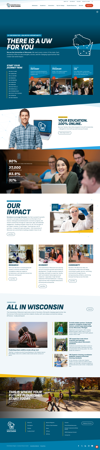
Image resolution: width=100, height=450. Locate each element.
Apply (89, 5)
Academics (42, 5)
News (47, 428)
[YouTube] (92, 446)
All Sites (48, 434)
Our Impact (72, 1)
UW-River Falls (13, 88)
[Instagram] (88, 446)
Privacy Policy (42, 445)
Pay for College (60, 5)
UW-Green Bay (13, 73)
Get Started (13, 403)
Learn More (10, 234)
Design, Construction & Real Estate (71, 428)
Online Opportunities (65, 132)
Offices (48, 431)
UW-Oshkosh (12, 82)
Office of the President (51, 425)
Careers (66, 422)
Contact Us (67, 435)
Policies (79, 1)
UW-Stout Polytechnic (15, 93)
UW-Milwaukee (13, 80)
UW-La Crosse (13, 75)
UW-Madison (12, 78)
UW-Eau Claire (13, 71)
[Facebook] (78, 446)
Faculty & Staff (86, 1)
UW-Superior (12, 95)
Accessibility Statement (34, 445)
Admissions (34, 5)
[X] (82, 446)
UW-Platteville (13, 86)
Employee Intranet (87, 423)
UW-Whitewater (13, 97)
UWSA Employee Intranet (71, 432)
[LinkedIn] (85, 446)
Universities (51, 5)
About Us (66, 1)
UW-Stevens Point (14, 91)
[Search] (92, 1)
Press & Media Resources (70, 425)
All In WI (81, 5)
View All (90, 309)
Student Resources (71, 5)
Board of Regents (50, 422)
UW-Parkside (12, 84)
